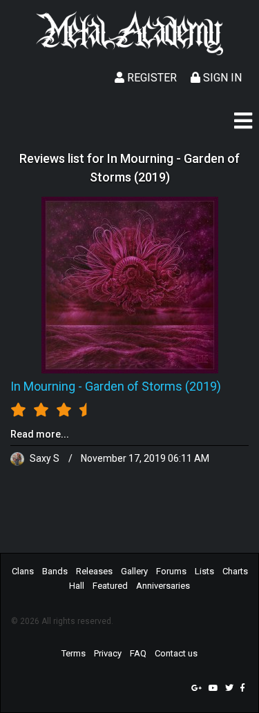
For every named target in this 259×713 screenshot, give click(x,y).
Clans (23, 571)
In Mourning (42, 386)
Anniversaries (163, 585)
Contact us (176, 653)
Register (150, 77)
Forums (171, 571)
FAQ (138, 653)
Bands (55, 571)
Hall (76, 585)
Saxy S (44, 458)
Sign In (221, 77)
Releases (94, 571)
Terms (73, 653)
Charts (235, 571)
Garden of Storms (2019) (153, 386)
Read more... (39, 434)
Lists (204, 571)
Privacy (108, 653)
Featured (110, 585)
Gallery (134, 571)
